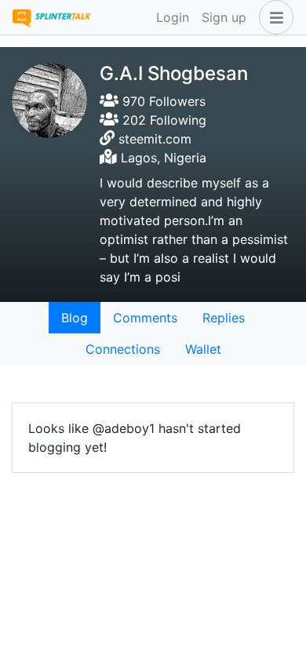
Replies (223, 318)
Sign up (224, 17)
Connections (123, 349)
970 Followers (162, 101)
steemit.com (154, 139)
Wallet (203, 349)
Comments (145, 318)
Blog (74, 318)
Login (172, 17)
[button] (273, 17)
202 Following (162, 120)
